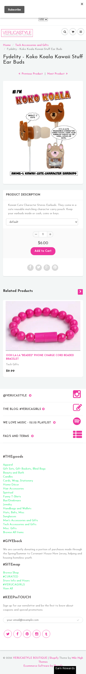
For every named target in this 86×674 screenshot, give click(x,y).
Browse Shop (11, 572)
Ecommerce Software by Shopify (43, 666)
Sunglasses (9, 516)
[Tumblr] (46, 634)
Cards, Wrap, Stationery (18, 480)
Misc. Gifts (10, 528)
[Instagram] (37, 634)
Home (7, 45)
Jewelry (7, 504)
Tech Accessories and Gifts (32, 45)
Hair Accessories (13, 488)
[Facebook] (17, 634)
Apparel (8, 464)
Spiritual (8, 492)
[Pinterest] (27, 634)
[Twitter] (8, 634)
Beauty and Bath (13, 472)
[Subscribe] (78, 620)
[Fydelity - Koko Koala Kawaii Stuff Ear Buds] (43, 132)
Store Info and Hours (16, 580)
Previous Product (32, 73)
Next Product (56, 73)
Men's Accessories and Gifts (20, 520)
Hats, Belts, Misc (13, 512)
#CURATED (10, 576)
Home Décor (11, 484)
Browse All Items (13, 532)
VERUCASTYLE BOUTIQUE (30, 658)
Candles (8, 476)
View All (8, 588)
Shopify (53, 658)
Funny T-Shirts (12, 496)
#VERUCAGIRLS (14, 584)
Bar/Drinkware (12, 500)
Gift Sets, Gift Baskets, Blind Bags (24, 468)
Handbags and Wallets (17, 508)
